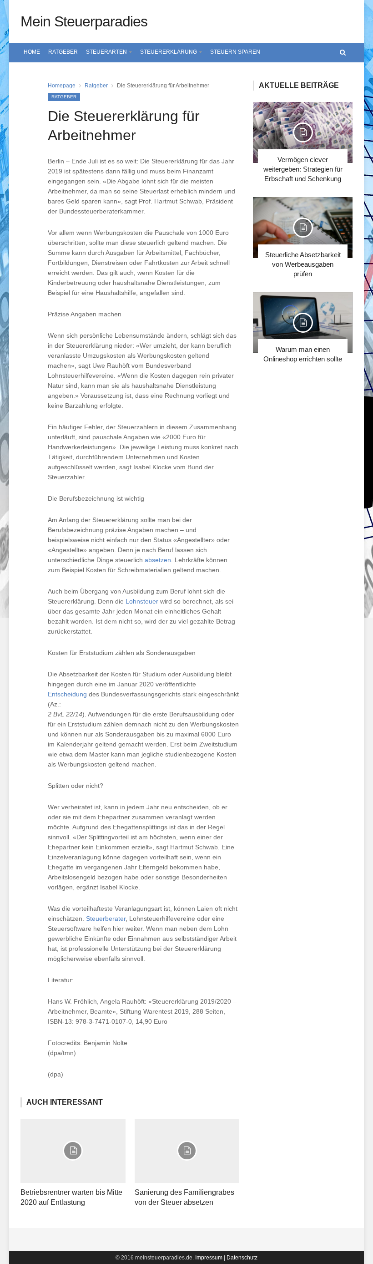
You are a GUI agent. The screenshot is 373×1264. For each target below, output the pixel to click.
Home (32, 52)
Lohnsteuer (142, 601)
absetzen (158, 559)
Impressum (208, 1257)
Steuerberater (106, 918)
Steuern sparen (235, 52)
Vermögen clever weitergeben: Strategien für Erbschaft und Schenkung (303, 169)
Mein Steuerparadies (83, 21)
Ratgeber (63, 52)
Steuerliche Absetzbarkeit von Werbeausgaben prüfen (303, 264)
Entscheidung (67, 694)
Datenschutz (242, 1257)
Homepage (62, 85)
